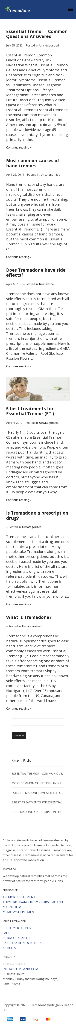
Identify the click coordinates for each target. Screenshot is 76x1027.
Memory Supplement (19, 912)
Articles (9, 948)
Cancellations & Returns (23, 943)
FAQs (6, 933)
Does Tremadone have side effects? (36, 272)
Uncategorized (49, 45)
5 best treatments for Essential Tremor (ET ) (30, 411)
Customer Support (18, 928)
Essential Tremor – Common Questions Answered (37, 33)
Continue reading (17, 147)
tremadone (46, 284)
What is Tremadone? (28, 617)
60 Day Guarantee (17, 938)
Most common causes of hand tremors (32, 163)
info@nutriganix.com (20, 969)
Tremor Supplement (19, 897)
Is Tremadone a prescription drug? (37, 515)
